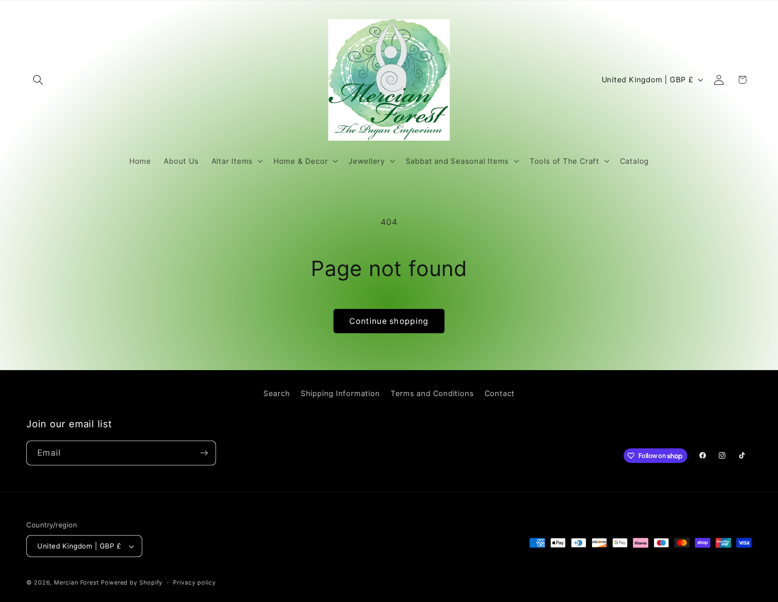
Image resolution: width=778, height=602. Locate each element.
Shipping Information (340, 393)
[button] (37, 79)
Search (276, 393)
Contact (500, 393)
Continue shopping (388, 321)
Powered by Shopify (131, 582)
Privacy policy (194, 582)
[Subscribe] (204, 453)
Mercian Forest (76, 582)
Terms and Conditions (432, 393)
